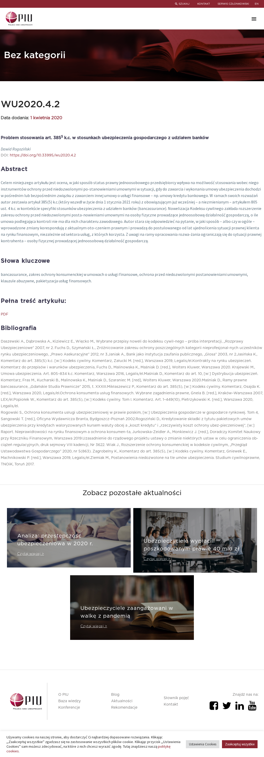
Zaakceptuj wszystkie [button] (239, 744)
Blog (115, 695)
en (257, 4)
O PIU (63, 695)
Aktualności (122, 701)
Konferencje (69, 707)
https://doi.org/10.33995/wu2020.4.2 (43, 155)
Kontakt (171, 704)
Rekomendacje (124, 707)
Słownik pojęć (176, 698)
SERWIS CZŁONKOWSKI (233, 4)
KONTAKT (203, 4)
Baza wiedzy (69, 701)
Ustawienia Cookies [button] (202, 744)
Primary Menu (254, 19)
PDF (4, 314)
